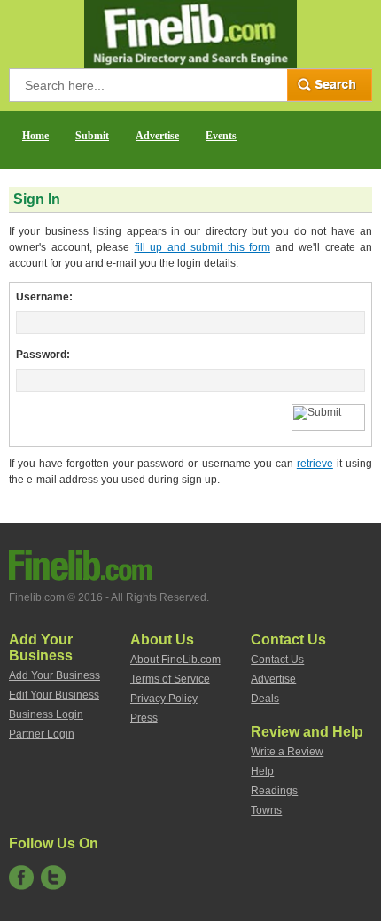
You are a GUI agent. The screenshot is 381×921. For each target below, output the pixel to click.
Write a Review (287, 751)
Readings (274, 790)
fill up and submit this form (203, 247)
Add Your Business (54, 675)
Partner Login (41, 734)
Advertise (157, 135)
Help (262, 771)
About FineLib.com (175, 659)
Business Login (46, 714)
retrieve (315, 463)
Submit (92, 135)
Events (221, 135)
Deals (265, 698)
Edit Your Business (54, 695)
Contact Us (277, 659)
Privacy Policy (164, 698)
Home (35, 135)
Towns (266, 810)
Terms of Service (170, 679)
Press (144, 718)
